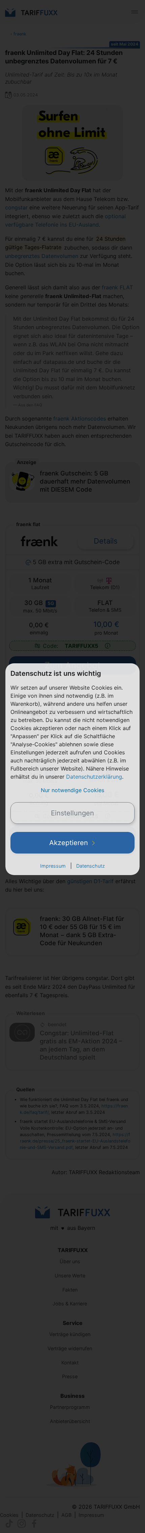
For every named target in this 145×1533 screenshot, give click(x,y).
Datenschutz (90, 866)
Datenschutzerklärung (94, 776)
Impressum (53, 866)
